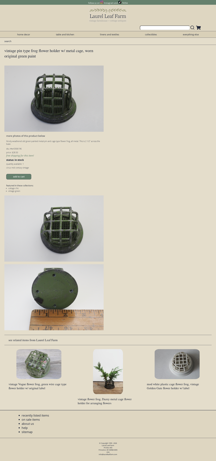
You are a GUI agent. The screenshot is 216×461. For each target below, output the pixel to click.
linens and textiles (109, 34)
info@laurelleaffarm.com (108, 454)
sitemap (27, 432)
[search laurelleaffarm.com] (193, 28)
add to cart (18, 176)
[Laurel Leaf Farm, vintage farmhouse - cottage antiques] (108, 15)
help (25, 428)
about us (28, 424)
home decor (23, 34)
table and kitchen (65, 34)
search (7, 41)
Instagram (109, 3)
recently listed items (35, 415)
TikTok (125, 3)
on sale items (31, 419)
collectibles (151, 34)
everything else (191, 34)
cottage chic (13, 188)
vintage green (14, 191)
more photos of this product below (25, 135)
